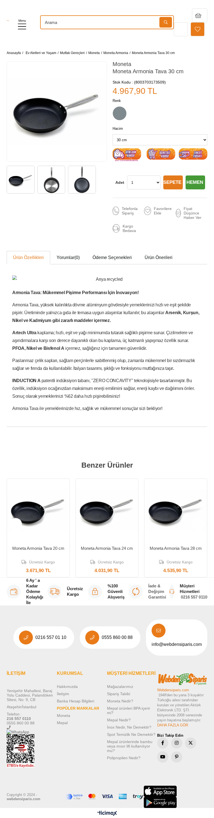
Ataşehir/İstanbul (21, 707)
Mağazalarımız (120, 686)
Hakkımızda (67, 686)
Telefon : (14, 714)
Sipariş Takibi (118, 694)
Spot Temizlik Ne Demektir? (131, 734)
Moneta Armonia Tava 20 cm (38, 548)
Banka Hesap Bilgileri (75, 701)
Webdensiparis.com (173, 690)
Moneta (63, 715)
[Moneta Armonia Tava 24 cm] (107, 510)
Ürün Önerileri (158, 257)
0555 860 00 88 (117, 637)
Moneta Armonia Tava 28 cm (176, 548)
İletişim (63, 694)
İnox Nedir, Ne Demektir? (129, 727)
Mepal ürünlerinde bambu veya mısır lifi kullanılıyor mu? (129, 746)
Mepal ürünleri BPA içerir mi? (128, 710)
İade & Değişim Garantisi (157, 591)
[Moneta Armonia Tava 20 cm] (38, 510)
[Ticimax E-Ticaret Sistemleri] (107, 814)
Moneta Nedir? (120, 701)
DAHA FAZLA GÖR (172, 725)
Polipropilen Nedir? (123, 758)
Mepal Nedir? (119, 720)
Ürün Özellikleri (28, 257)
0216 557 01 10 (50, 637)
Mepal (62, 723)
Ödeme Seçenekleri (112, 257)
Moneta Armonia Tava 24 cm (107, 548)
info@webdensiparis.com (177, 644)
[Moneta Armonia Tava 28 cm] (175, 510)
